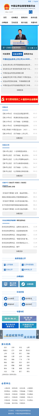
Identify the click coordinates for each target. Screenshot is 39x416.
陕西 (20, 365)
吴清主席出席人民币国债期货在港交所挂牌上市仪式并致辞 (17, 65)
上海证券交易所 (8, 388)
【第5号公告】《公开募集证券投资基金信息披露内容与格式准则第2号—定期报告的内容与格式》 (16, 171)
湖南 (13, 359)
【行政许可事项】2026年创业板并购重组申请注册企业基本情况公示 (16, 201)
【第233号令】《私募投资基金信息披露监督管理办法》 (16, 117)
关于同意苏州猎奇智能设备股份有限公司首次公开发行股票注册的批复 (16, 205)
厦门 (20, 371)
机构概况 (15, 17)
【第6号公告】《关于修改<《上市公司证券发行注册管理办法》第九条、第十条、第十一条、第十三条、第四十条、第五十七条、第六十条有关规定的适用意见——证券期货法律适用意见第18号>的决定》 (16, 167)
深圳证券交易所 (15, 388)
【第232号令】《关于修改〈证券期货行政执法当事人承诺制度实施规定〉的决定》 (16, 121)
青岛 (28, 371)
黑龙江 (28, 350)
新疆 (20, 368)
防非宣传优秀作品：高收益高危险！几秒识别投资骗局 (16, 235)
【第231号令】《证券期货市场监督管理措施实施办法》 (16, 125)
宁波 (13, 371)
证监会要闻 (17, 54)
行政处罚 (11, 182)
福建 (5, 356)
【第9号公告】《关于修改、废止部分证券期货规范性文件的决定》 (16, 155)
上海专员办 (5, 374)
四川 (20, 362)
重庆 (13, 362)
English (36, 1)
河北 (20, 347)
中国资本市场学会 (23, 403)
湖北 (5, 359)
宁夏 (13, 368)
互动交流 (15, 22)
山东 (20, 356)
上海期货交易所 (30, 388)
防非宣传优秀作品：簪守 (11, 247)
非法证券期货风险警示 (9, 220)
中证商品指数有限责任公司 (30, 400)
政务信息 (34, 17)
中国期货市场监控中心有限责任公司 (23, 394)
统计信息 (24, 22)
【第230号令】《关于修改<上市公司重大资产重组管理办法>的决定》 (16, 133)
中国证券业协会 (15, 397)
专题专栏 (34, 22)
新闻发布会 (28, 54)
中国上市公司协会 (30, 397)
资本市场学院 (15, 403)
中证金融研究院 (8, 403)
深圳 (28, 368)
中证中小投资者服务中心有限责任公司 (23, 400)
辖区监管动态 (21, 220)
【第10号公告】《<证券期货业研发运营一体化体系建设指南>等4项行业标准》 (16, 151)
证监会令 (5, 107)
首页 (5, 17)
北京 (5, 347)
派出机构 (6, 344)
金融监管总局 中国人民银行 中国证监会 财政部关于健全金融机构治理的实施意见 (17, 77)
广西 (28, 359)
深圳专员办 (12, 374)
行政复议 (23, 182)
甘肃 (28, 365)
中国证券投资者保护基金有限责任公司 (15, 394)
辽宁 (13, 350)
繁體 (29, 1)
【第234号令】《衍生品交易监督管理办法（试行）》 (16, 113)
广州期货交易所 (30, 391)
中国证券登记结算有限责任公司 (8, 394)
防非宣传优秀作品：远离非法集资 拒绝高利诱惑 (16, 227)
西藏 (13, 365)
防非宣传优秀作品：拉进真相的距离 (15, 231)
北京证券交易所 (23, 388)
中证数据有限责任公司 (30, 394)
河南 (28, 356)
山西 (28, 347)
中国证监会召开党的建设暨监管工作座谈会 (17, 85)
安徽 (28, 353)
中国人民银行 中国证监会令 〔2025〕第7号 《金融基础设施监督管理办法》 (16, 129)
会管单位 (6, 383)
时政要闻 (6, 54)
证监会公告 (5, 145)
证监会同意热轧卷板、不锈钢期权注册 (16, 81)
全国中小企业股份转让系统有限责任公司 (8, 397)
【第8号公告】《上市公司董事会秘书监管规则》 (16, 159)
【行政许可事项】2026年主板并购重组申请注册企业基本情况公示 (16, 209)
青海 (5, 368)
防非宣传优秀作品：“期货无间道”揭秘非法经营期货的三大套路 (16, 239)
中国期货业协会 (23, 397)
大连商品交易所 (15, 391)
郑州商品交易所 (8, 391)
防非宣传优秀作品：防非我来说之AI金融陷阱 (16, 243)
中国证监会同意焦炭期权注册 (13, 73)
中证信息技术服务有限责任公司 (15, 400)
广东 (20, 359)
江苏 (13, 353)
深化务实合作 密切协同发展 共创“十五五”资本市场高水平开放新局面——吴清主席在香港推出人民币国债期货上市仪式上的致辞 (17, 69)
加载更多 (20, 90)
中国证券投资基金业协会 (8, 400)
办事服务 (5, 22)
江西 (13, 356)
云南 (5, 365)
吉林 (20, 350)
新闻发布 (24, 17)
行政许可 (5, 182)
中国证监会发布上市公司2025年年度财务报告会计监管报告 (17, 59)
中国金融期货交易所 (23, 391)
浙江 (20, 353)
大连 (5, 371)
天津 (13, 347)
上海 (5, 353)
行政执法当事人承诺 (8, 186)
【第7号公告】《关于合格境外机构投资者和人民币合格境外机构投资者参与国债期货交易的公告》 (16, 163)
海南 (5, 362)
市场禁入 (17, 182)
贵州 (28, 362)
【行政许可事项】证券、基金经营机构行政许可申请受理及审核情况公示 (16, 193)
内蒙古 (5, 350)
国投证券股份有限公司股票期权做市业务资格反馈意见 (16, 197)
